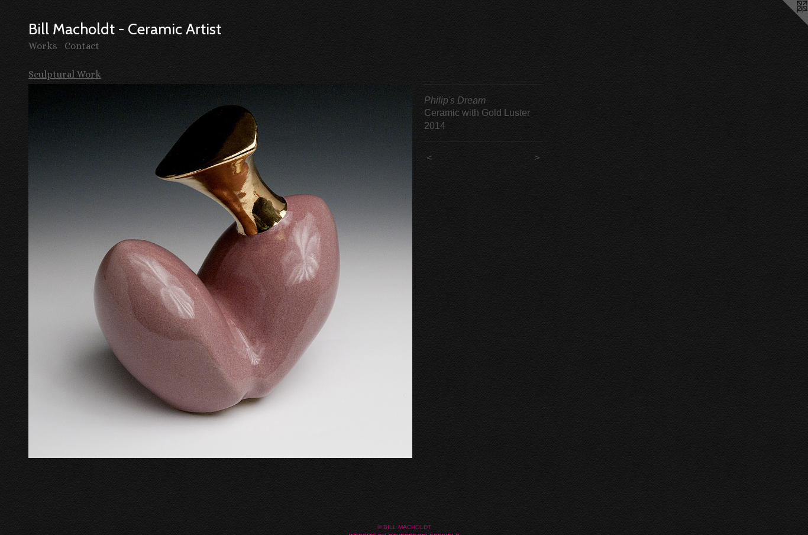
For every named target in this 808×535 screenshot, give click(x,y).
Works (42, 45)
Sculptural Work (64, 74)
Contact (81, 45)
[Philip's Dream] (220, 271)
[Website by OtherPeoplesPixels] (784, 23)
